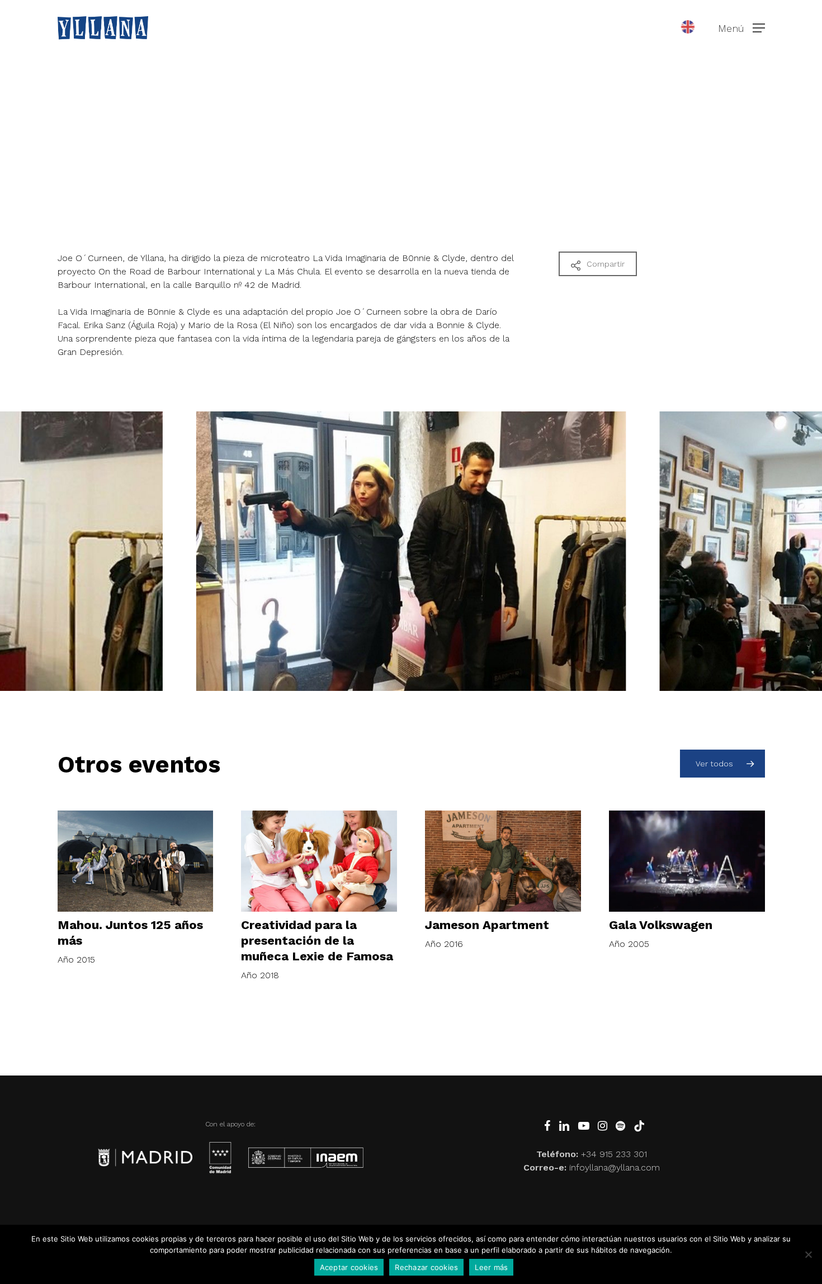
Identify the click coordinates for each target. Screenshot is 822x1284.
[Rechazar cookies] (808, 1254)
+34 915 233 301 (614, 1154)
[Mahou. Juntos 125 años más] (136, 861)
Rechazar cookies (426, 1267)
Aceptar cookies (349, 1267)
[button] (741, 28)
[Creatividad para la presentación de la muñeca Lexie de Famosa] (319, 861)
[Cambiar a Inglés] (687, 28)
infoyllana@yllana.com (614, 1167)
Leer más (491, 1267)
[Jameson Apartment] (503, 861)
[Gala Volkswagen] (687, 861)
